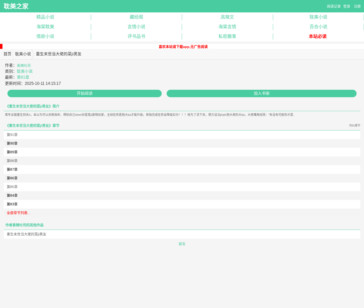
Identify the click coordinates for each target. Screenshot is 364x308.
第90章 (12, 143)
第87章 (12, 169)
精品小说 (45, 17)
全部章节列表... (18, 213)
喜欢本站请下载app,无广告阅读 (183, 47)
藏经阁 (136, 17)
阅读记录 (334, 6)
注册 (357, 6)
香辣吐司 (24, 65)
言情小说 (136, 26)
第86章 (12, 178)
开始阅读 (85, 93)
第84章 (12, 195)
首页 (7, 54)
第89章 (12, 152)
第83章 (12, 204)
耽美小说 (23, 54)
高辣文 (227, 17)
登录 (346, 6)
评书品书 (136, 36)
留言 (182, 244)
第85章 (12, 187)
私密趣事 (227, 36)
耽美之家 (16, 6)
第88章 (12, 161)
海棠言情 (227, 26)
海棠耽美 (45, 26)
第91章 (23, 77)
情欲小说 (45, 36)
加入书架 (262, 93)
